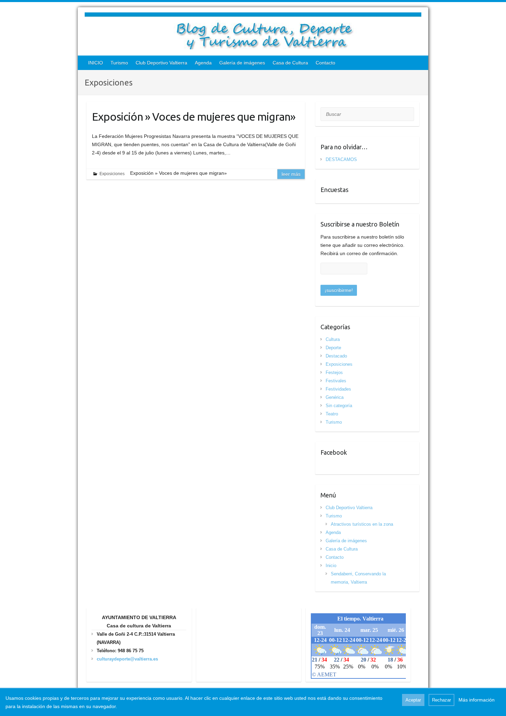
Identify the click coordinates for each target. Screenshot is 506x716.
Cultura (333, 339)
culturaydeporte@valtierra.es (127, 659)
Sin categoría (339, 405)
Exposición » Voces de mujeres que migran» (193, 116)
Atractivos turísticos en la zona (362, 524)
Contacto (325, 62)
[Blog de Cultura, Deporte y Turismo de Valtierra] (253, 32)
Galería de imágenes (242, 62)
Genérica (335, 397)
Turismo (119, 62)
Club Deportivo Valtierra (161, 62)
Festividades (338, 389)
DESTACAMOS (341, 159)
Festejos (334, 372)
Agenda (203, 62)
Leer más (291, 174)
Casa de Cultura (290, 62)
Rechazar (441, 700)
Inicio (331, 565)
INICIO (95, 62)
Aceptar (413, 700)
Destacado (336, 356)
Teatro (332, 413)
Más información (476, 700)
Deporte (333, 347)
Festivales (336, 380)
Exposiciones (112, 173)
